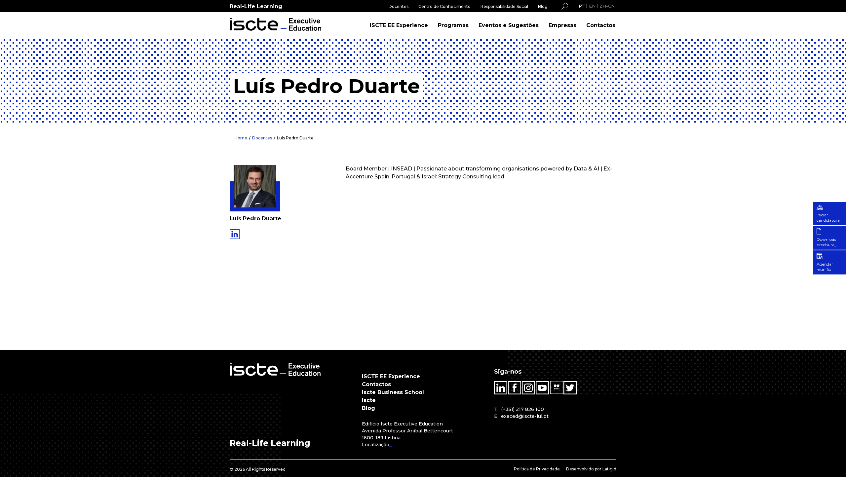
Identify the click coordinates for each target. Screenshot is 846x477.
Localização (375, 445)
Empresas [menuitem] (562, 25)
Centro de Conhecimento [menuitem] (444, 6)
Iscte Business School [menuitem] (393, 392)
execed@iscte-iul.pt (525, 416)
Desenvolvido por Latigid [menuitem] (591, 468)
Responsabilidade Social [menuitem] (504, 6)
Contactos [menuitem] (600, 25)
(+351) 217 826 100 (522, 409)
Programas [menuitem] (453, 25)
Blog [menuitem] (543, 6)
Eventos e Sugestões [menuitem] (509, 25)
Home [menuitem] (241, 137)
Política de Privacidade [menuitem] (537, 468)
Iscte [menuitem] (369, 400)
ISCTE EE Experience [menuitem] (399, 25)
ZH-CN (607, 6)
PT (582, 6)
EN (592, 6)
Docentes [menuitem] (398, 6)
